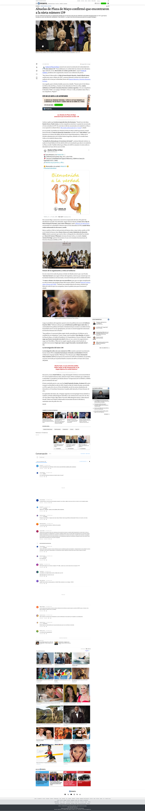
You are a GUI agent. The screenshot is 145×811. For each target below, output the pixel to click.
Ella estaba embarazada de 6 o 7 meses (70, 127)
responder (41, 468)
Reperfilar (73, 798)
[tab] (41, 461)
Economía (47, 798)
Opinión (61, 3)
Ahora (35, 798)
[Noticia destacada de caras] (70, 772)
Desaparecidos (65, 429)
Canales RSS (57, 803)
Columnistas (97, 319)
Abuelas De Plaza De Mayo (47, 429)
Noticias (91, 798)
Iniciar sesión (83, 453)
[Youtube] (71, 794)
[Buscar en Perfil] (108, 0)
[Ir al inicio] (42, 3)
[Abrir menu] (36, 3)
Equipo (76, 803)
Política (57, 3)
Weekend (64, 800)
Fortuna (68, 800)
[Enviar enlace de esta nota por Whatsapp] (37, 71)
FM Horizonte (85, 800)
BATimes (81, 800)
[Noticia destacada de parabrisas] (84, 772)
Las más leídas (97, 388)
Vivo (104, 798)
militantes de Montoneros (82, 223)
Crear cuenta (88, 453)
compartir (83, 468)
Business (77, 798)
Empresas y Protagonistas (84, 798)
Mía (78, 800)
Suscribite (103, 3)
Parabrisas (72, 800)
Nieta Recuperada (57, 429)
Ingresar (98, 3)
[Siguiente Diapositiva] (90, 443)
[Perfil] (43, 769)
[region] (63, 551)
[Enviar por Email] (37, 74)
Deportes (63, 798)
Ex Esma (71, 429)
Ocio (66, 798)
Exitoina (97, 798)
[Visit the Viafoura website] (88, 648)
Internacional (56, 798)
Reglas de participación (82, 803)
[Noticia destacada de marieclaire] (56, 772)
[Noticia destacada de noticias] (42, 772)
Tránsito (88, 803)
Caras (94, 798)
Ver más (106, 414)
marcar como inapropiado (88, 469)
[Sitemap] (80, 794)
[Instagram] (74, 794)
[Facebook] (65, 794)
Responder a (43, 473)
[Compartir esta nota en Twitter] (37, 67)
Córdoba (69, 798)
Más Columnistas (104, 347)
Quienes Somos (62, 803)
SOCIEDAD (37, 6)
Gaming (101, 798)
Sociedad (65, 3)
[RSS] (77, 794)
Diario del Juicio (108, 798)
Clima (60, 798)
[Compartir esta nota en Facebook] (37, 64)
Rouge (76, 800)
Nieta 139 (77, 429)
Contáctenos (68, 803)
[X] (68, 794)
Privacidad (72, 803)
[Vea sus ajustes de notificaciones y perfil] (108, 3)
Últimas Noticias (51, 3)
